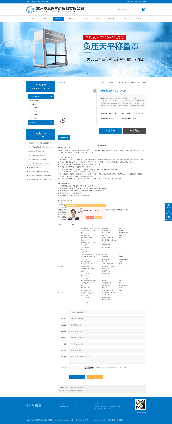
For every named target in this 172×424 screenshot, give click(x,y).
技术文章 (85, 18)
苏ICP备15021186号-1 (82, 420)
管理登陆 (120, 420)
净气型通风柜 (34, 96)
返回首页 (129, 1)
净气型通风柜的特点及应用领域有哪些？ (41, 175)
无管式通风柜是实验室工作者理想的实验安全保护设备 (41, 163)
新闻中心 (71, 18)
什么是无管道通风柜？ (36, 167)
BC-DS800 (33, 118)
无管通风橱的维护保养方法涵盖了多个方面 (41, 143)
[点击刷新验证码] (89, 367)
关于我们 (45, 18)
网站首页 (32, 18)
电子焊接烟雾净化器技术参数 (38, 159)
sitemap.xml (95, 420)
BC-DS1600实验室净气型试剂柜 (75, 391)
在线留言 (136, 1)
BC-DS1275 (33, 111)
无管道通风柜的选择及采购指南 (38, 171)
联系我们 (143, 1)
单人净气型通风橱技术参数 (37, 151)
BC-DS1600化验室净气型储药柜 (75, 387)
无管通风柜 (33, 104)
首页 (104, 82)
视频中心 (98, 18)
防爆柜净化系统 (35, 101)
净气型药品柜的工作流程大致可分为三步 (41, 179)
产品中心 (58, 18)
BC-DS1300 (33, 107)
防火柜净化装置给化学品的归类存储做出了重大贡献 (41, 147)
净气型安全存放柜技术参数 (37, 155)
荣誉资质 (111, 18)
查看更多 (33, 122)
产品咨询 (110, 130)
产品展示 (110, 82)
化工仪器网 (111, 420)
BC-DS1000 (33, 114)
